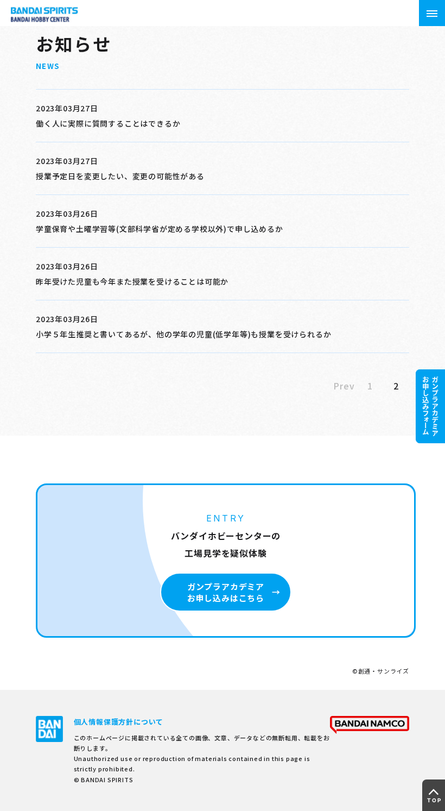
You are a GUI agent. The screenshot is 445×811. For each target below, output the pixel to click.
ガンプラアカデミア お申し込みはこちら (225, 592)
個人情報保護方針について (119, 721)
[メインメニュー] (432, 13)
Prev (343, 385)
